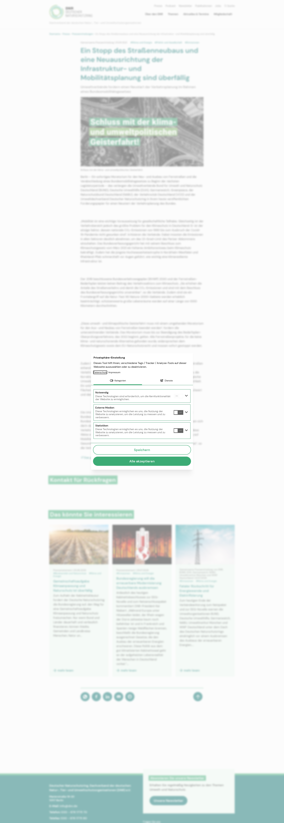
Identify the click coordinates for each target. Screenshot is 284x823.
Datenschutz (100, 372)
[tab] (118, 381)
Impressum (114, 372)
